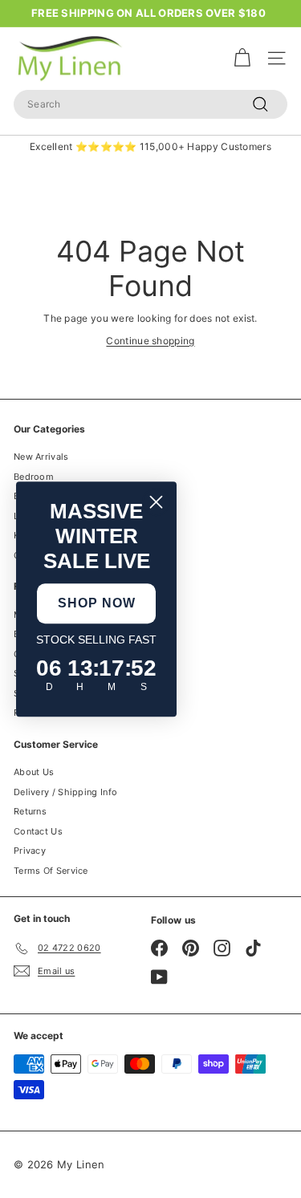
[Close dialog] (156, 502)
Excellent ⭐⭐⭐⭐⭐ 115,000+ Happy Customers (150, 146)
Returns (30, 811)
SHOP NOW (97, 603)
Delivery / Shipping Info (65, 792)
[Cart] (242, 58)
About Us (34, 772)
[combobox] (150, 104)
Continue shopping (150, 341)
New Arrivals (41, 456)
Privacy (30, 850)
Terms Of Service (51, 870)
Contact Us (38, 831)
